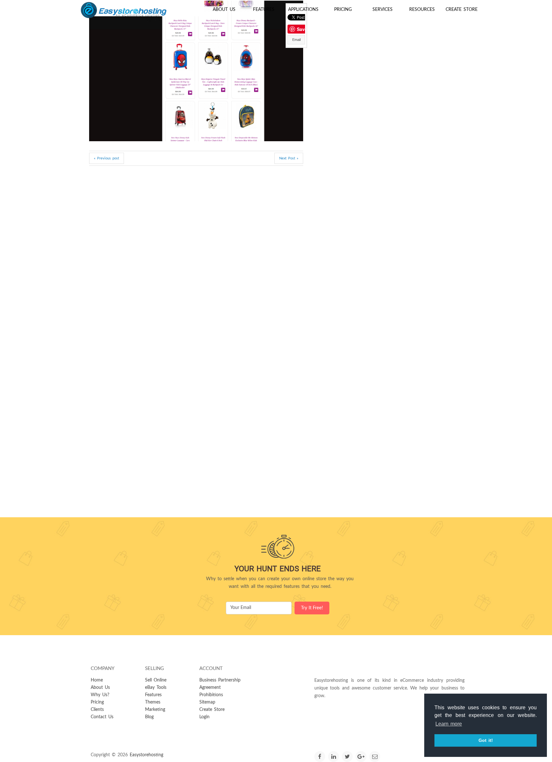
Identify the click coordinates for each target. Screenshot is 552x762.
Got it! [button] (486, 740)
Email (296, 40)
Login (204, 717)
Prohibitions (211, 695)
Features (263, 9)
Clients (97, 709)
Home (97, 680)
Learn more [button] (448, 724)
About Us (224, 9)
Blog (149, 717)
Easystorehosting (146, 755)
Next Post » (288, 158)
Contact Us (102, 717)
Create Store (462, 9)
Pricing (343, 9)
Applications (303, 9)
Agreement (210, 687)
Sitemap (207, 702)
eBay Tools (155, 687)
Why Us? (100, 695)
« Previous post (106, 158)
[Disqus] (196, 255)
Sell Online (155, 680)
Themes (152, 702)
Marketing (155, 709)
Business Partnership (220, 680)
